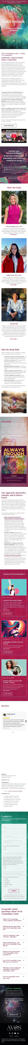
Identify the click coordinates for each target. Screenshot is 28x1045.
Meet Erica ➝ (14, 234)
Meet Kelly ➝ (14, 284)
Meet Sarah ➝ (14, 339)
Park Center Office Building (15, 791)
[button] (1, 721)
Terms (11, 1036)
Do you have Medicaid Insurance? (11, 846)
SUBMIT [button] (14, 891)
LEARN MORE (7, 613)
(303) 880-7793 (5, 779)
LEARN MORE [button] (8, 441)
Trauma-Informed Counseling (12, 555)
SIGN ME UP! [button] (14, 1015)
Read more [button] (6, 728)
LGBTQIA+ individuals (9, 360)
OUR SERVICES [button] (9, 125)
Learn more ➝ (6, 610)
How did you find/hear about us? (11, 877)
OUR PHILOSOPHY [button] (14, 178)
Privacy (16, 1036)
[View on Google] (4, 714)
